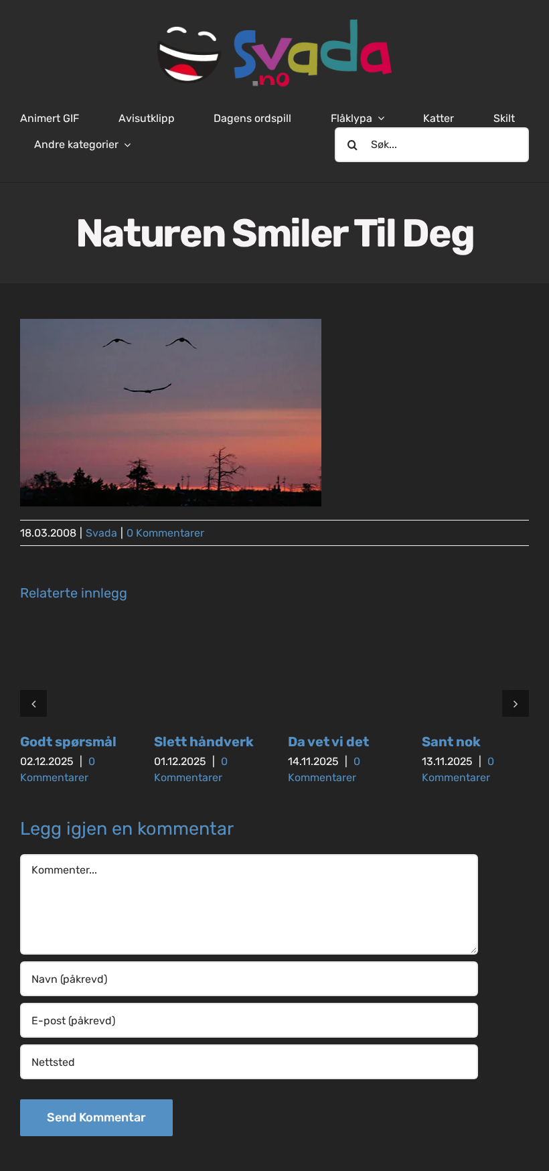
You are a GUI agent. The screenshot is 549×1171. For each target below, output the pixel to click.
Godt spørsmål (68, 742)
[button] (33, 703)
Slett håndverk (204, 742)
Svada (101, 533)
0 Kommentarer (165, 533)
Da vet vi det (328, 742)
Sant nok (451, 742)
